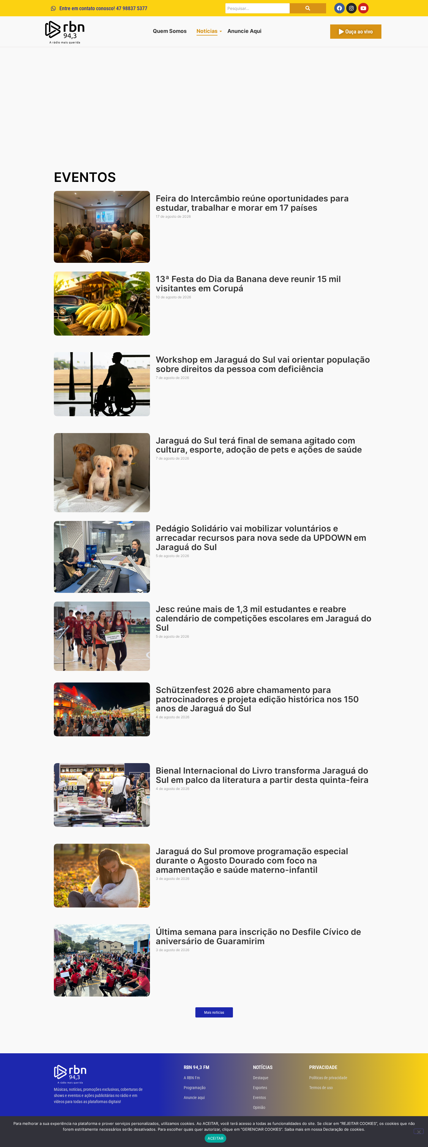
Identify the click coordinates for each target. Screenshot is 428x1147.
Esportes (260, 1087)
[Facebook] (339, 8)
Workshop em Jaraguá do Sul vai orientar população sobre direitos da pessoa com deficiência (263, 364)
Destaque (260, 1077)
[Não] (419, 1131)
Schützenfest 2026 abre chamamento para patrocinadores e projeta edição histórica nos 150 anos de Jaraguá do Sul (257, 699)
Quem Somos (170, 31)
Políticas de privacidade (328, 1077)
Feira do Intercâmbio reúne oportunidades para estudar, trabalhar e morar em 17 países (252, 203)
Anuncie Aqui (244, 31)
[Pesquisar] (308, 8)
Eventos (259, 1097)
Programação (195, 1087)
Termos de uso (321, 1087)
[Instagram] (351, 8)
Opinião (259, 1107)
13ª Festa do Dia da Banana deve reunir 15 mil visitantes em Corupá (248, 283)
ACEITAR (216, 1138)
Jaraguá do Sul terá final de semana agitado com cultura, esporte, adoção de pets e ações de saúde (259, 445)
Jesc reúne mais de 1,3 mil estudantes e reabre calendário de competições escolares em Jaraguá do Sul (264, 618)
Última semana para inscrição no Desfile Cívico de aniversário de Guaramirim (258, 936)
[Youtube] (363, 8)
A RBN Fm (192, 1077)
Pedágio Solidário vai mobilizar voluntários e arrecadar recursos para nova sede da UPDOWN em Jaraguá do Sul (261, 538)
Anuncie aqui (194, 1097)
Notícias (207, 31)
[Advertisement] (214, 123)
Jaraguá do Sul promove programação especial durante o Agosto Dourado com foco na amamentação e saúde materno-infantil (252, 861)
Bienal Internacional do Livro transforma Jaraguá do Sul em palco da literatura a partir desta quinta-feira (262, 775)
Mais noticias (214, 1012)
